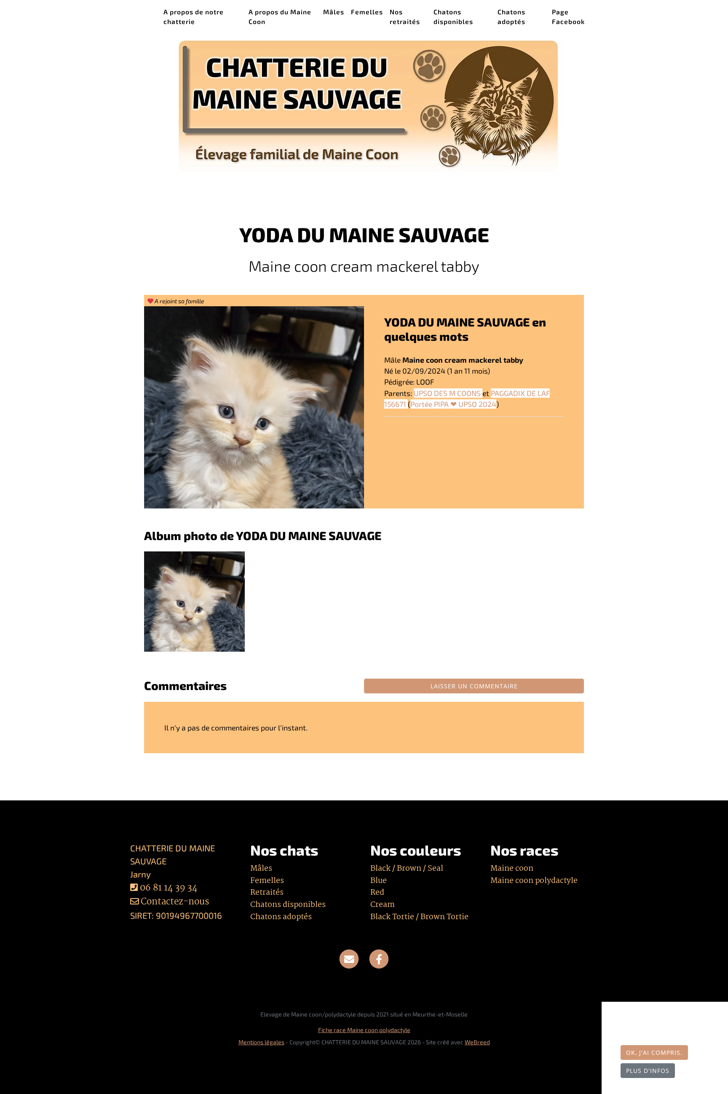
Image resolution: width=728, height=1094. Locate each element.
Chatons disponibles (453, 16)
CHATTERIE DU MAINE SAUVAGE (139, 16)
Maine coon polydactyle (534, 881)
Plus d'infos (647, 1071)
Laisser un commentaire (474, 686)
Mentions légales (261, 1042)
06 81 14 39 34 (169, 888)
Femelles (367, 12)
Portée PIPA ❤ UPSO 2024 (453, 404)
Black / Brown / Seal (406, 868)
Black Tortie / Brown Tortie (419, 917)
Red (377, 892)
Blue (378, 881)
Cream (382, 905)
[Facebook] (379, 958)
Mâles (333, 12)
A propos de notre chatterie (193, 16)
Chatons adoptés (511, 16)
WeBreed (477, 1042)
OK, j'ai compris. (654, 1053)
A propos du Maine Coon (280, 16)
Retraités (267, 892)
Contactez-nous (174, 902)
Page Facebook (568, 16)
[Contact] (349, 958)
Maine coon (511, 868)
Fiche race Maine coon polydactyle (364, 1029)
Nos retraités (405, 16)
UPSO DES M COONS (448, 393)
